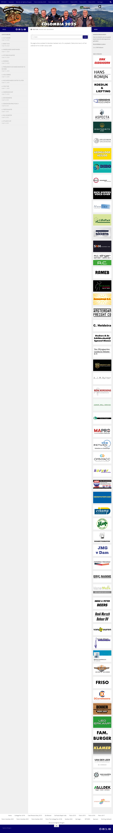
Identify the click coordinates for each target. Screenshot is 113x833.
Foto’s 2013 (92, 2)
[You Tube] (25, 29)
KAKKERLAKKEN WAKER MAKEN (11, 49)
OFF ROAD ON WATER (9, 55)
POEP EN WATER (7, 109)
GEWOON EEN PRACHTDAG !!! (11, 103)
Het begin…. (100, 2)
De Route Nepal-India (60, 815)
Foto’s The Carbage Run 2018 (54, 819)
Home (10, 815)
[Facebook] (17, 29)
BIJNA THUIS (6, 43)
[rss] (22, 29)
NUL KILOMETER (7, 115)
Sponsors (11, 2)
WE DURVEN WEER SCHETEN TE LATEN (13, 80)
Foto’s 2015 (83, 2)
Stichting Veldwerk (106, 819)
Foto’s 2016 (74, 2)
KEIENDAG (6, 61)
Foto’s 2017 (65, 2)
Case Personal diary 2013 (35, 815)
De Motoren (48, 815)
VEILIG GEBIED (7, 74)
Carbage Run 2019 (20, 815)
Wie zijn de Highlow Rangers (24, 2)
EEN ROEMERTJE (7, 98)
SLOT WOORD (6, 38)
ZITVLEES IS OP (7, 121)
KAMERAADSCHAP (8, 92)
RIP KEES (3, 2)
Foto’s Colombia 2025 (40, 2)
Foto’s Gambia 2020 (53, 2)
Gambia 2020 (68, 819)
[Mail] (19, 29)
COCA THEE (6, 86)
